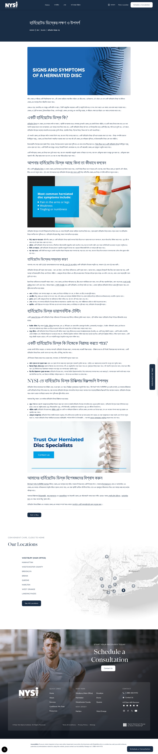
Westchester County (32, 567)
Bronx (25, 576)
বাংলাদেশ (113, 5)
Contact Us (108, 668)
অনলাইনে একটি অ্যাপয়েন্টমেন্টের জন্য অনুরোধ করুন (87, 504)
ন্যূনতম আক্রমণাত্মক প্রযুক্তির (98, 418)
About (51, 698)
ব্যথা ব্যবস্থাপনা (51, 496)
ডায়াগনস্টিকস (63, 496)
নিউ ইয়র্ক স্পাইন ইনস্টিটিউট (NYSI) (38, 484)
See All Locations (31, 603)
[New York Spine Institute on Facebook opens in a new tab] (128, 710)
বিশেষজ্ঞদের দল (106, 484)
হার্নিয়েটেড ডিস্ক (32, 124)
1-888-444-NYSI (97, 746)
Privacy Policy (83, 725)
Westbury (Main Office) (34, 558)
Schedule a (109, 653)
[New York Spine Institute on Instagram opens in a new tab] (124, 710)
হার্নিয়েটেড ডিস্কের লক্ (54, 30)
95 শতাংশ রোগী (75, 172)
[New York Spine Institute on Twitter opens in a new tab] (131, 710)
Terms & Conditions (69, 725)
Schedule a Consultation (141, 5)
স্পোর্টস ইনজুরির (59, 285)
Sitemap (92, 725)
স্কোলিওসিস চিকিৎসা (114, 496)
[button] (4, 749)
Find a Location (123, 5)
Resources (53, 711)
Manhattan (27, 562)
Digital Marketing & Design (136, 724)
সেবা (65, 5)
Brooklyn (26, 571)
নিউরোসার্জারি (42, 496)
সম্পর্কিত (56, 5)
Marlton (26, 584)
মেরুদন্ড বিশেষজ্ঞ (35, 317)
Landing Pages (29, 593)
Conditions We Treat (56, 706)
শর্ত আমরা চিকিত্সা (76, 5)
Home (47, 5)
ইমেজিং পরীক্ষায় (48, 326)
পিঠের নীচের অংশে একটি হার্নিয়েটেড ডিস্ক (107, 144)
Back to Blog (34, 515)
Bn (38, 30)
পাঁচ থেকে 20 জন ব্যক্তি (69, 264)
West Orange (28, 589)
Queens (25, 580)
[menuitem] (124, 710)
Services (52, 702)
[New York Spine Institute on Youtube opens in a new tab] (135, 710)
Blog (43, 30)
